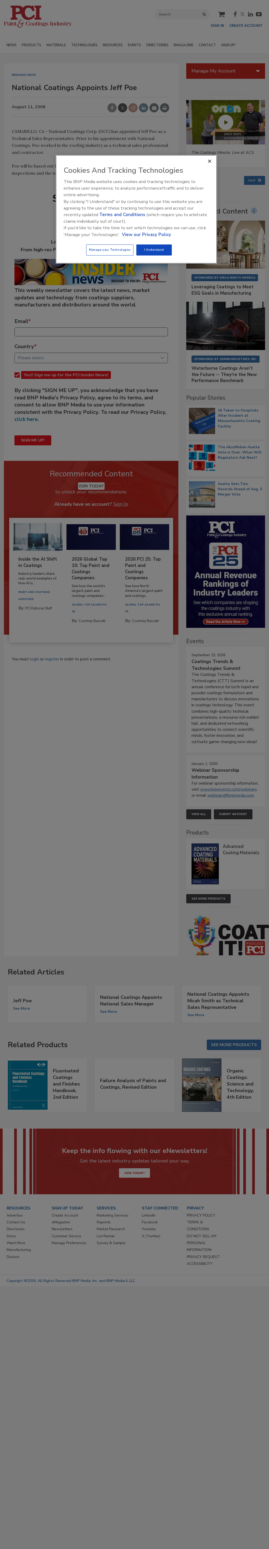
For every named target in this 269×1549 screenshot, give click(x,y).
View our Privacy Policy (146, 235)
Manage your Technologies (110, 250)
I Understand (154, 250)
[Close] (209, 161)
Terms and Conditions (122, 215)
